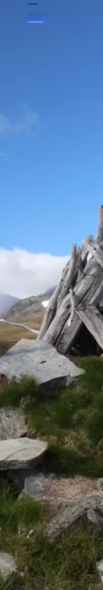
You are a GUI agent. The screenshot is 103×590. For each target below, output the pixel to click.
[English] (74, 3)
